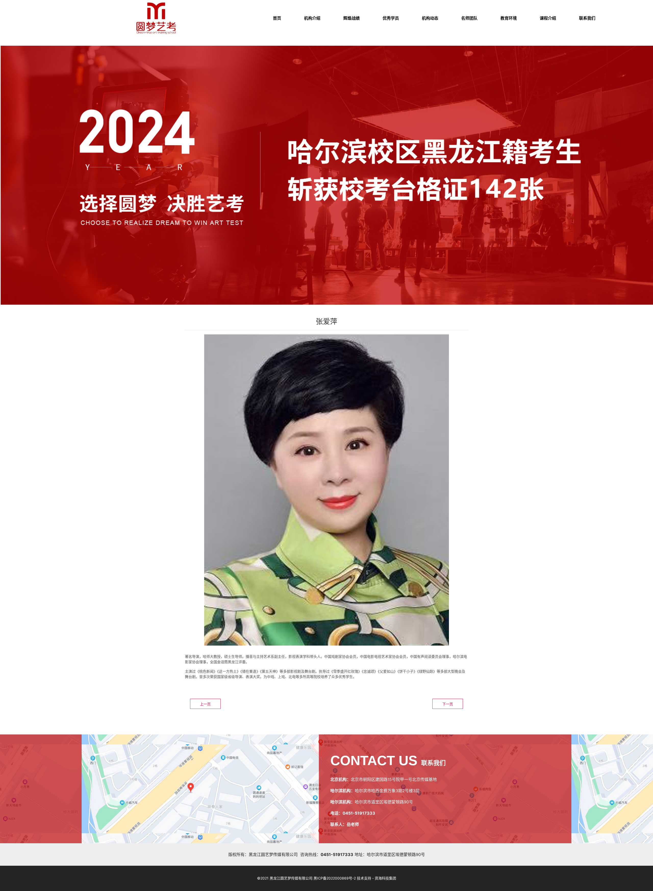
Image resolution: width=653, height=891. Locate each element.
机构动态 (430, 18)
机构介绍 (312, 18)
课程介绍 (548, 18)
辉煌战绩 (351, 18)
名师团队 (469, 18)
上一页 (205, 704)
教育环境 (508, 18)
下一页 (447, 704)
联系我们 (587, 18)
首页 (277, 18)
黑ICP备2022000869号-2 (334, 878)
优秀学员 (391, 18)
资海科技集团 (385, 878)
